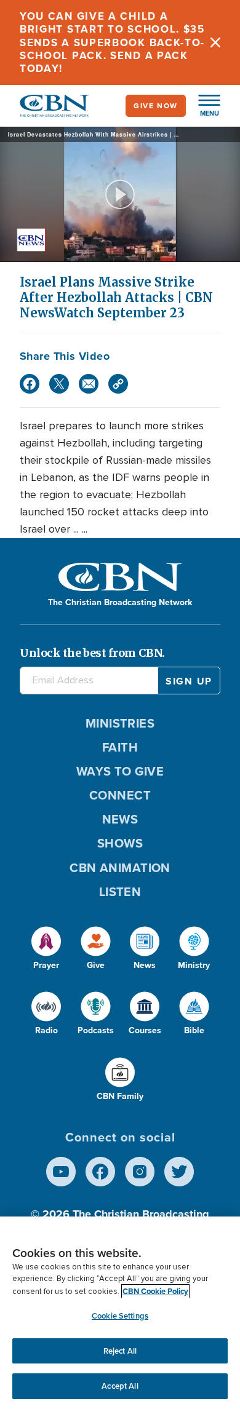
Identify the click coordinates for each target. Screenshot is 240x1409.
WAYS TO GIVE (120, 771)
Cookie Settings (120, 1316)
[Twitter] (59, 384)
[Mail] (88, 384)
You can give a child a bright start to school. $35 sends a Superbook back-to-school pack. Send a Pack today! (112, 42)
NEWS (120, 819)
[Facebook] (29, 384)
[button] (203, 106)
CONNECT (120, 795)
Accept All (120, 1386)
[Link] (118, 384)
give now (156, 105)
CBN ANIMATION (120, 868)
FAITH (120, 747)
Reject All (120, 1351)
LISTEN (120, 892)
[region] (120, 1313)
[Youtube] (61, 1171)
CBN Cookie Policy (155, 1291)
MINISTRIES (120, 723)
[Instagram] (139, 1171)
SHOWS (120, 843)
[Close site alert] (215, 42)
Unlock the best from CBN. (92, 653)
